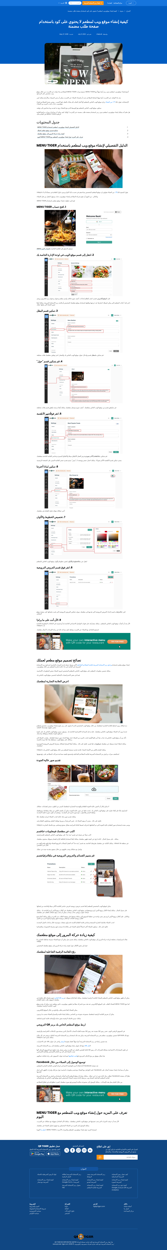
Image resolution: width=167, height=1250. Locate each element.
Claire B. (99, 34)
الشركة (67, 1204)
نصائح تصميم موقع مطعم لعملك (47, 130)
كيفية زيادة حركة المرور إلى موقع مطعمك (50, 134)
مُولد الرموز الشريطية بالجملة (46, 1174)
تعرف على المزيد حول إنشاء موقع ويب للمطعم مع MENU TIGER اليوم (60, 137)
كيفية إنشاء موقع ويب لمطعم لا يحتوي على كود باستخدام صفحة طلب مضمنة (92, 11)
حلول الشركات (69, 1211)
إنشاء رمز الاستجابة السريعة (92, 3)
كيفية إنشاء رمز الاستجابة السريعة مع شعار (45, 1181)
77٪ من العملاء (110, 102)
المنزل (128, 11)
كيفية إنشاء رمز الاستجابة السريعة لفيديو (95, 1181)
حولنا (66, 1206)
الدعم (95, 1204)
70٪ (116, 192)
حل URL (87, 1046)
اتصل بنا (43, 1130)
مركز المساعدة (129, 1211)
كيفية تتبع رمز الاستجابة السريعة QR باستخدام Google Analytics (122, 1187)
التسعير (67, 1213)
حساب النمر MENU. (43, 249)
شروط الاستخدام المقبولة (37, 1209)
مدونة (121, 11)
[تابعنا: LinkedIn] (90, 1150)
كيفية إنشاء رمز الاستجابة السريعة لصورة (120, 1181)
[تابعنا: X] (66, 1150)
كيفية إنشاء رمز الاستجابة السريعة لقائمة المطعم (95, 1186)
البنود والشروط (34, 1206)
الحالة (66, 1209)
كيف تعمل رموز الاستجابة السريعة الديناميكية (120, 1175)
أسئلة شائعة (128, 1206)
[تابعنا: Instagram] (78, 1150)
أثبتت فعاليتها (73, 1056)
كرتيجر (62, 1041)
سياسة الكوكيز (34, 1213)
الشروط (32, 1204)
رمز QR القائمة (59, 998)
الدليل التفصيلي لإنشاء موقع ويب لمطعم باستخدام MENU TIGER (58, 127)
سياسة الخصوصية (35, 1211)
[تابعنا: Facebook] (72, 1150)
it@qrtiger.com (99, 1206)
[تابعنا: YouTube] (84, 1150)
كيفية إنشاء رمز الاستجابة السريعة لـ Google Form (70, 1181)
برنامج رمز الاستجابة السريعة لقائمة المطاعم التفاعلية (94, 665)
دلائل (125, 1204)
